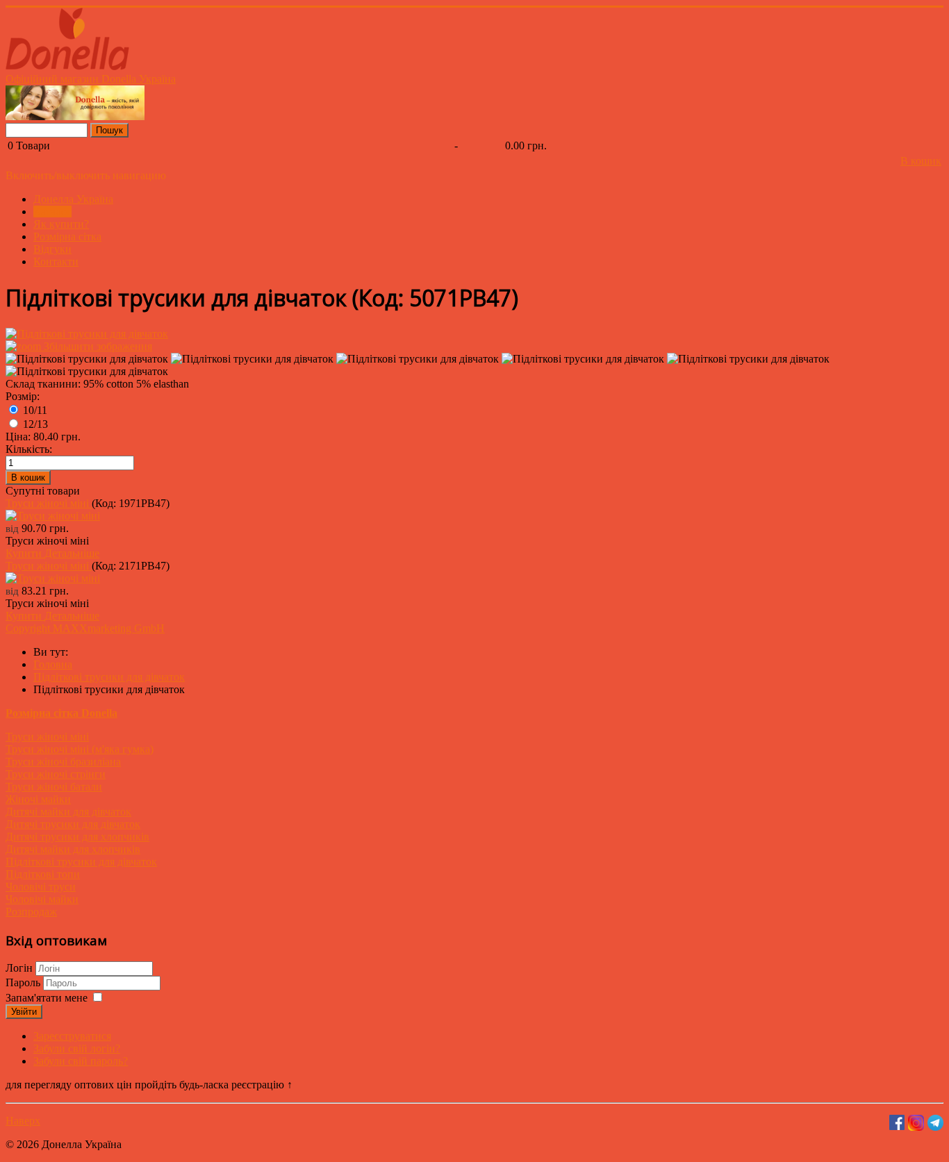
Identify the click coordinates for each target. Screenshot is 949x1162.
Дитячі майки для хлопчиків (73, 849)
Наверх (23, 1121)
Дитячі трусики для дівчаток (73, 824)
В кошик (920, 161)
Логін (19, 968)
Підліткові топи (43, 874)
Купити (25, 553)
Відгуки (52, 249)
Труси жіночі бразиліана (63, 761)
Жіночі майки (38, 799)
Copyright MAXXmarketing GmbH (85, 628)
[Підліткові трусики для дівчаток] (87, 359)
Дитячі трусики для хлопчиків (77, 837)
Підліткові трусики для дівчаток (81, 862)
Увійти (24, 1011)
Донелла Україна (73, 199)
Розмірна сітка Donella (61, 713)
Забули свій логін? (76, 1048)
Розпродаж (31, 912)
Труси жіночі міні (49, 503)
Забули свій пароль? (80, 1061)
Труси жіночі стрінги (56, 774)
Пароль (24, 982)
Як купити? (61, 224)
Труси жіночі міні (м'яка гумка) (80, 749)
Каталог (52, 211)
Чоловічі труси (41, 887)
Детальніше (71, 553)
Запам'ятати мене (47, 998)
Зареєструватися (72, 1036)
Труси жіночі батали (54, 786)
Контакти (56, 261)
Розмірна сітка (67, 236)
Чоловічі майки (42, 899)
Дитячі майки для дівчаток (68, 811)
